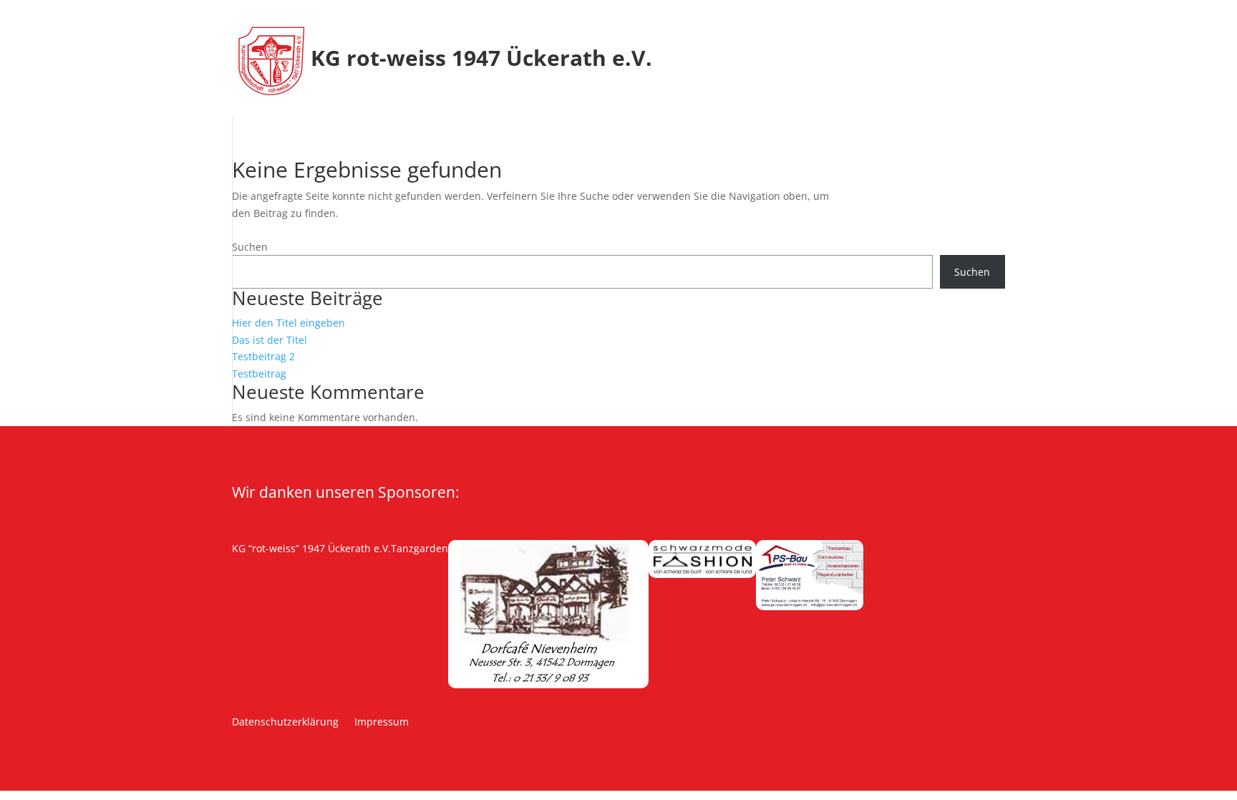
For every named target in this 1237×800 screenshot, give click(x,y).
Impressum (381, 722)
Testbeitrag (259, 373)
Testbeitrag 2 (263, 356)
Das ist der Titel (269, 340)
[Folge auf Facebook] (235, 570)
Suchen (250, 247)
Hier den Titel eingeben (288, 322)
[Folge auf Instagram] (264, 570)
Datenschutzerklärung (285, 722)
